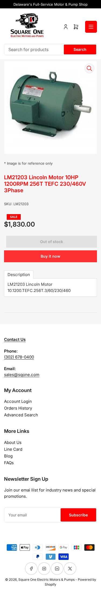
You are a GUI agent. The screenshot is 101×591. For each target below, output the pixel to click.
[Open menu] (91, 27)
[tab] (18, 274)
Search (80, 49)
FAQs (9, 462)
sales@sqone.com (21, 374)
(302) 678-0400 (19, 357)
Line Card (13, 449)
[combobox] (50, 49)
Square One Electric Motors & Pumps (46, 579)
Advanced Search (21, 414)
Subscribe (78, 515)
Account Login (18, 401)
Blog (8, 456)
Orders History (18, 408)
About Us (13, 442)
